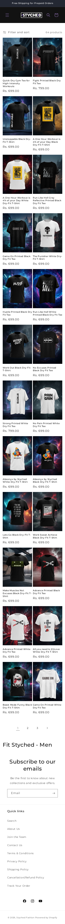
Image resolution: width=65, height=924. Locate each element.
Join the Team (16, 837)
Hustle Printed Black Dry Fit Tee (17, 313)
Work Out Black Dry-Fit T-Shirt (17, 369)
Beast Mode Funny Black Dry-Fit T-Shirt (17, 706)
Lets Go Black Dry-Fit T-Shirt (17, 536)
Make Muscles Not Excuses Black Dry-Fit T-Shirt (17, 593)
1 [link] (17, 728)
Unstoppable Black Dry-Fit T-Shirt (17, 140)
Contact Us (14, 845)
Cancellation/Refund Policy (25, 877)
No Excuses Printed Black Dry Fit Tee (44, 369)
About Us (13, 828)
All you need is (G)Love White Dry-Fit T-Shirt (46, 650)
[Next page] (47, 728)
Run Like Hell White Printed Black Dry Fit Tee (47, 313)
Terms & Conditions (20, 853)
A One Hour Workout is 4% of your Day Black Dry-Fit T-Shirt (46, 142)
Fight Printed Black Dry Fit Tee (47, 82)
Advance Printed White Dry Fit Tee (17, 650)
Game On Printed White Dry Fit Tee (47, 706)
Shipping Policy (18, 869)
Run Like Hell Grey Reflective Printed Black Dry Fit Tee (47, 200)
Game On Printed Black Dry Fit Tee (17, 257)
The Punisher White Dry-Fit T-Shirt (47, 257)
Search (12, 820)
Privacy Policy (17, 861)
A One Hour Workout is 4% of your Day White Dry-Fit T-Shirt (16, 200)
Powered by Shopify (46, 917)
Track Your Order (18, 885)
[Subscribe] (54, 793)
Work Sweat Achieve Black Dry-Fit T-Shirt (45, 536)
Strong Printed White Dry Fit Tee (15, 425)
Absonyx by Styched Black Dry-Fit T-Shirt (45, 480)
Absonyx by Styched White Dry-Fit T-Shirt (15, 480)
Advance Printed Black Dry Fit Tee (46, 592)
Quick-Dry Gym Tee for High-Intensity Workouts (16, 83)
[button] (7, 15)
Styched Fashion (25, 917)
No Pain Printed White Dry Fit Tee (46, 425)
